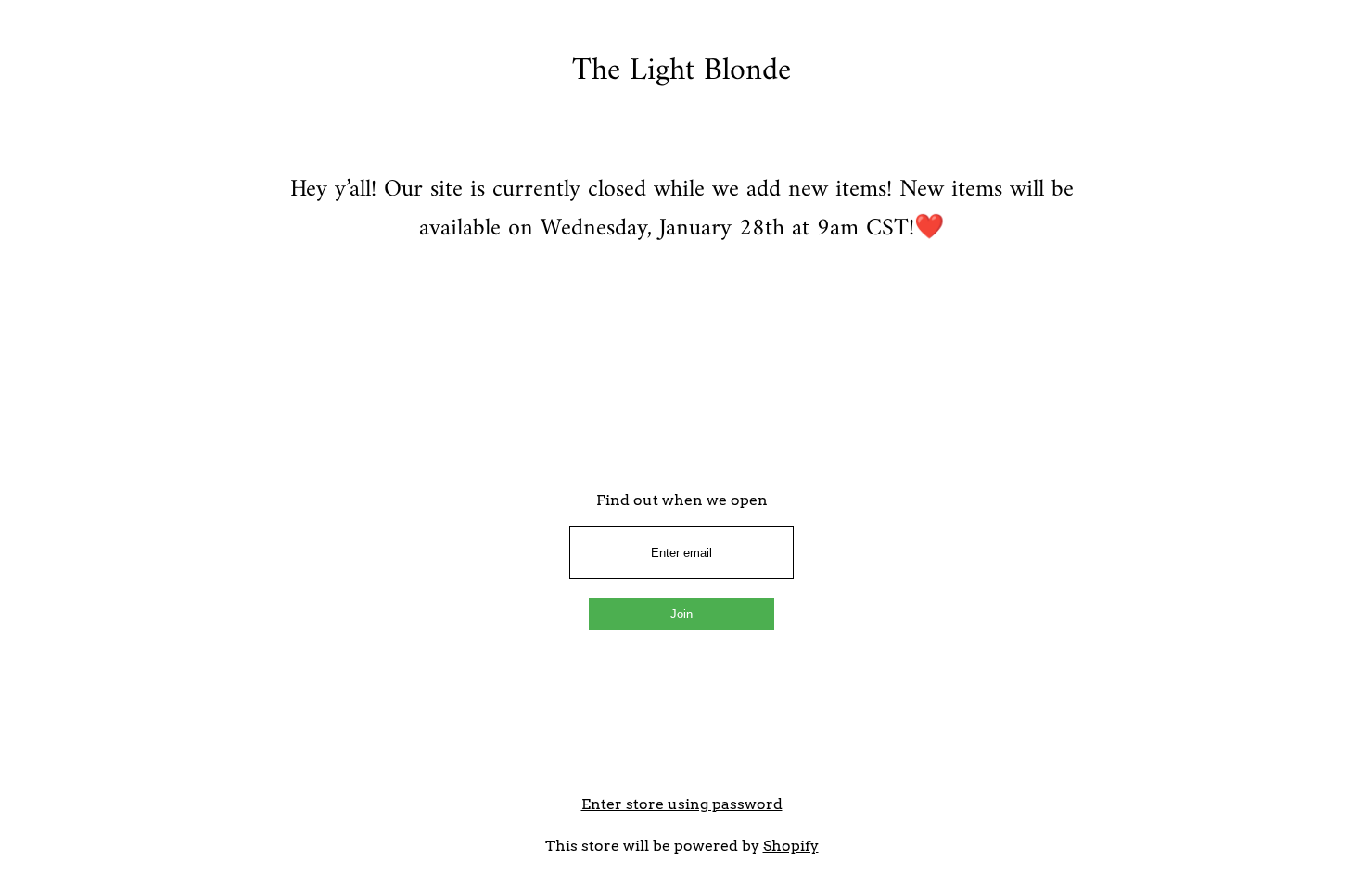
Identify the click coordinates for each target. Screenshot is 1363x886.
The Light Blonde (681, 71)
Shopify (791, 845)
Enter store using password (682, 804)
